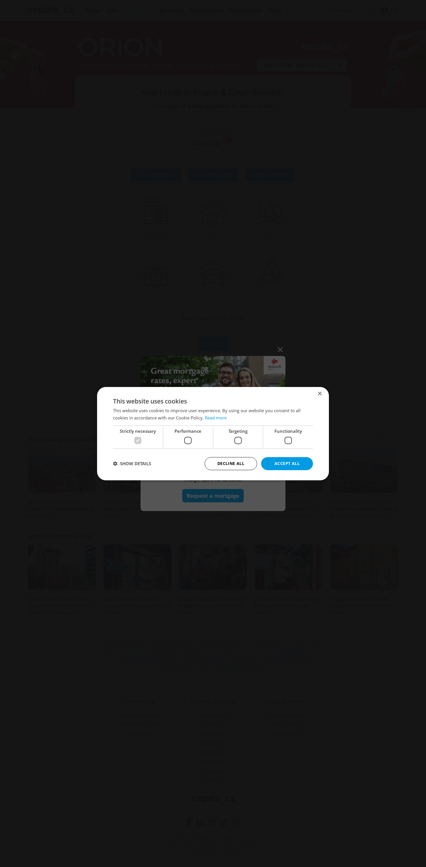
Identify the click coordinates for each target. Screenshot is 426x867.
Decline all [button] (230, 463)
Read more (216, 418)
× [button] (319, 393)
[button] (132, 463)
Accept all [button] (287, 463)
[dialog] (213, 433)
